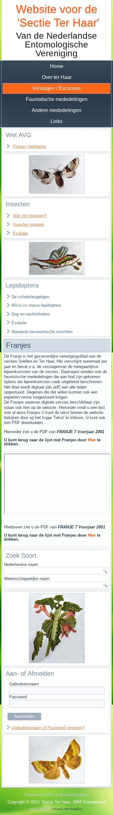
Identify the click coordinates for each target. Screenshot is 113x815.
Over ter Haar (57, 77)
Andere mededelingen (56, 110)
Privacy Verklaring (29, 146)
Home (56, 66)
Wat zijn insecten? (29, 215)
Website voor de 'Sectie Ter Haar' (56, 16)
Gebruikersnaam (24, 684)
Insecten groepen (28, 224)
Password (18, 697)
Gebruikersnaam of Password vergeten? (48, 727)
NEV (50, 794)
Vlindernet (33, 794)
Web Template (40, 809)
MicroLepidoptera (73, 794)
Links (56, 121)
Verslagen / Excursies (56, 88)
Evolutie (20, 233)
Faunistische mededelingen (57, 99)
